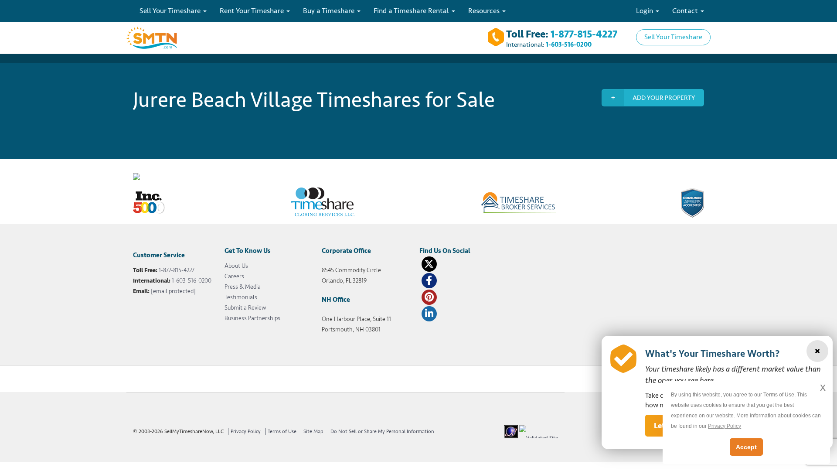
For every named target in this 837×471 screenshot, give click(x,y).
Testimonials (241, 297)
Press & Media (243, 286)
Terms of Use (282, 431)
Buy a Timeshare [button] (329, 10)
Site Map (313, 431)
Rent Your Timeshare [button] (253, 10)
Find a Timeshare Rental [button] (412, 10)
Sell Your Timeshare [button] (171, 10)
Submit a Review (245, 307)
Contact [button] (686, 10)
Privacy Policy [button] (724, 426)
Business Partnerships (252, 318)
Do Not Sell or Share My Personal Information (382, 431)
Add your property (664, 98)
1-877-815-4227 (584, 34)
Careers (234, 276)
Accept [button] (746, 447)
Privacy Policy (246, 431)
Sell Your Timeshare (673, 37)
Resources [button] (484, 10)
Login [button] (645, 10)
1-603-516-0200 (569, 45)
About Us (236, 266)
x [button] (823, 387)
